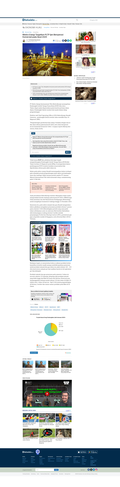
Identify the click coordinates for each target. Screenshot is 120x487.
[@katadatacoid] (96, 469)
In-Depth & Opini (63, 23)
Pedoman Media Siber (45, 473)
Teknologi (41, 463)
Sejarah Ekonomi (51, 458)
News (83, 458)
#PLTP (46, 307)
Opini (74, 459)
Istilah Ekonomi (51, 461)
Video (73, 23)
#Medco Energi (34, 307)
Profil (49, 459)
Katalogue (84, 461)
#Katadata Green (48, 309)
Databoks (92, 462)
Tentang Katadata (26, 473)
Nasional (24, 458)
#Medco (41, 307)
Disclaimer (61, 473)
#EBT (58, 307)
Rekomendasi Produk (36, 222)
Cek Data (67, 461)
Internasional (25, 461)
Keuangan (33, 459)
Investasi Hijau (62, 27)
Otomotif (69, 23)
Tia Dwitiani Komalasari (34, 40)
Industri (23, 459)
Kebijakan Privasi (54, 473)
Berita (25, 23)
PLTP (39, 160)
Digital (34, 23)
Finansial (30, 23)
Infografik (67, 458)
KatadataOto (93, 465)
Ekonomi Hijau (45, 23)
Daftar (56, 469)
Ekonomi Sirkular (54, 27)
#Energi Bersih (56, 309)
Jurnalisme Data (54, 23)
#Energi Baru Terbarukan (36, 309)
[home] (22, 24)
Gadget (40, 462)
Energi (23, 462)
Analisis (66, 459)
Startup (40, 461)
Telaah (74, 458)
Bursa (32, 461)
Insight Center (93, 460)
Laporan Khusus (76, 462)
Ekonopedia (39, 23)
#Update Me (65, 309)
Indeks (91, 458)
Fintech (40, 459)
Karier (38, 473)
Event (91, 463)
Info (81, 23)
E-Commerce (42, 458)
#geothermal (53, 307)
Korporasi (33, 462)
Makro (32, 458)
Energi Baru (47, 27)
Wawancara (75, 461)
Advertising (33, 473)
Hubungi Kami (67, 473)
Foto (83, 462)
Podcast (77, 23)
